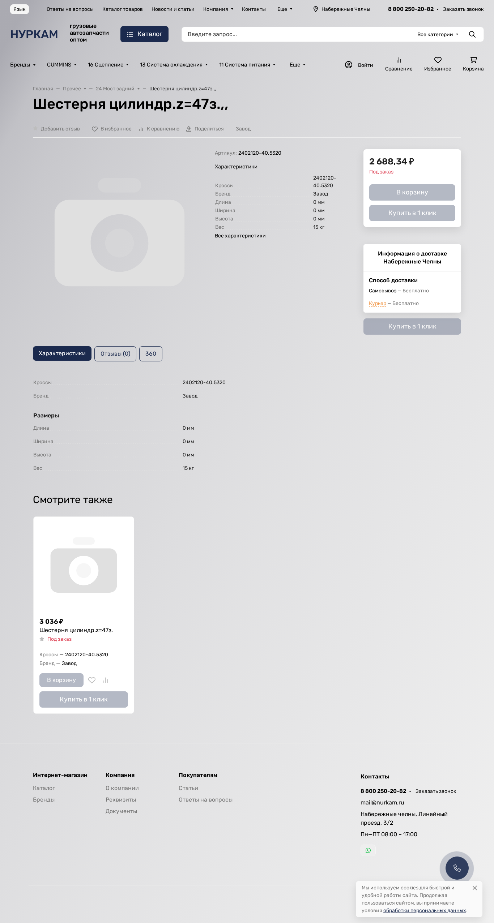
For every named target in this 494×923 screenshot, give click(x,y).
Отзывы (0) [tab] (115, 353)
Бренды (20, 64)
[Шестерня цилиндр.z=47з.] (83, 567)
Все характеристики (240, 236)
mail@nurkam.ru (382, 802)
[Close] (475, 888)
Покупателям (198, 775)
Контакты (254, 9)
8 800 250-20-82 (411, 9)
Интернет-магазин (60, 775)
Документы (121, 811)
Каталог (44, 788)
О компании (122, 788)
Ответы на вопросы (70, 9)
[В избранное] (91, 680)
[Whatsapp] (368, 850)
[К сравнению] (105, 680)
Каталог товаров (122, 9)
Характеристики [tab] (62, 353)
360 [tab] (150, 353)
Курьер (377, 303)
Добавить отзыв (60, 129)
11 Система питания (244, 64)
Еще (282, 9)
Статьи (188, 788)
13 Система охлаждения (171, 64)
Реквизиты (121, 799)
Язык (19, 9)
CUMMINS (59, 64)
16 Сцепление (105, 64)
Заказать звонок (463, 9)
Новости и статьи (173, 9)
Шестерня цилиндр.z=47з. (76, 630)
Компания (215, 9)
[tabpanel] (247, 425)
